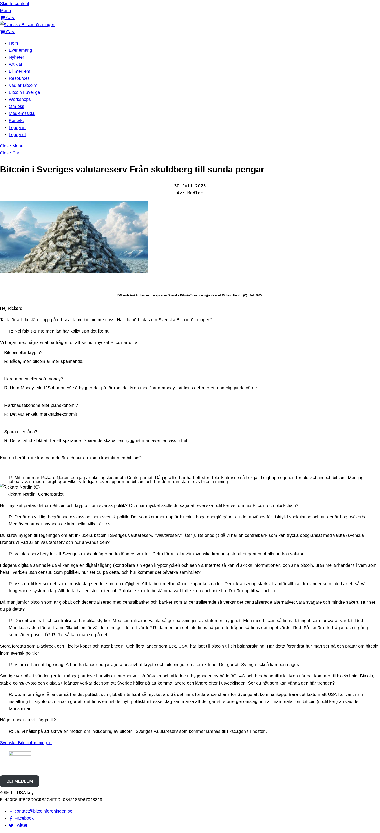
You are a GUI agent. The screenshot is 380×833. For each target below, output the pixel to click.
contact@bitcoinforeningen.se (42, 811)
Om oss (16, 106)
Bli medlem (19, 71)
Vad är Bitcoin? (23, 85)
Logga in (17, 127)
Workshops (20, 99)
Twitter (20, 825)
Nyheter (16, 57)
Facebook (23, 818)
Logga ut (17, 134)
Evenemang (20, 50)
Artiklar (15, 64)
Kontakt (16, 120)
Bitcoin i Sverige (24, 92)
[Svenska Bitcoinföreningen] (27, 24)
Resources (19, 78)
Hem (13, 43)
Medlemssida (22, 113)
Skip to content (14, 3)
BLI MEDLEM (19, 781)
